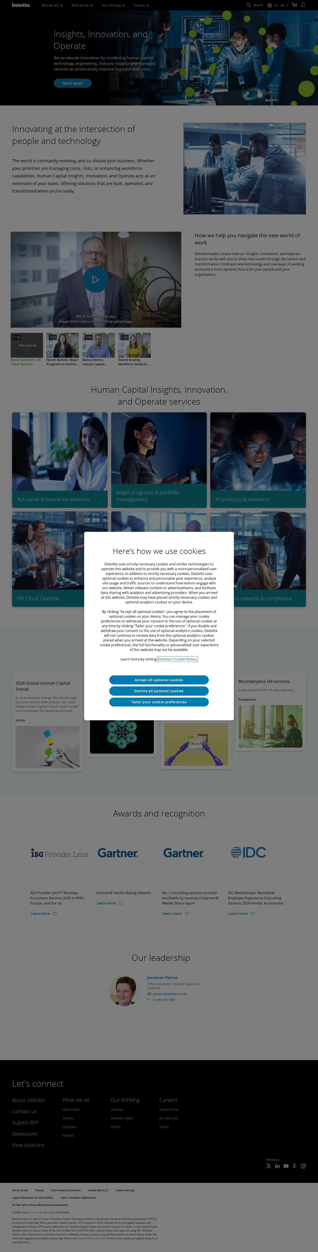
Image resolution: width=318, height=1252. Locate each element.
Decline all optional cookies (159, 691)
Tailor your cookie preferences (159, 702)
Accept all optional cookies (159, 679)
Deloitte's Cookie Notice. (178, 659)
